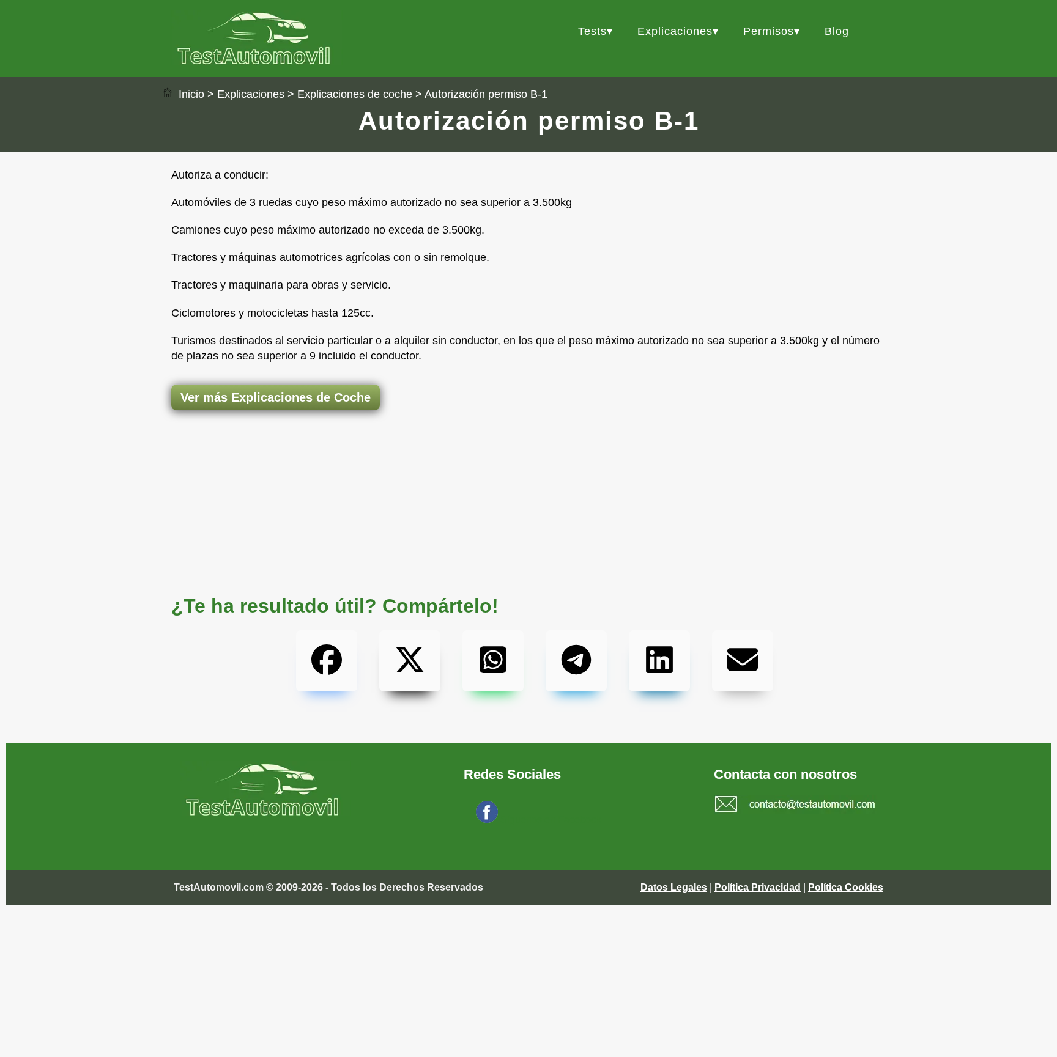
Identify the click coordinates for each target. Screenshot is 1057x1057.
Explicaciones (675, 31)
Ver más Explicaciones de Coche (275, 397)
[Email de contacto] (795, 806)
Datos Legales (673, 887)
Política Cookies (845, 887)
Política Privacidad (757, 887)
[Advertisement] (528, 458)
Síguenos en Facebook (550, 819)
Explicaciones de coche (354, 94)
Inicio (190, 94)
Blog (837, 31)
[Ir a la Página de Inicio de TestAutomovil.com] (257, 61)
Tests (592, 31)
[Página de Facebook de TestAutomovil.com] (487, 819)
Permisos (768, 31)
